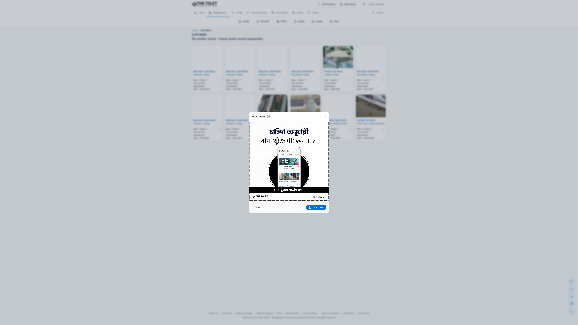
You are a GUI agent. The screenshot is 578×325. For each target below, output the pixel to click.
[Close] (325, 116)
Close (257, 207)
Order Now (317, 207)
